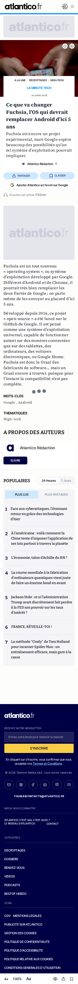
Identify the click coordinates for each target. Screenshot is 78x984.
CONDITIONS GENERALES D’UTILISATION (32, 967)
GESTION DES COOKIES (20, 933)
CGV (7, 916)
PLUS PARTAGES (56, 494)
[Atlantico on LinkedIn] (45, 784)
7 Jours (66, 480)
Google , (10, 402)
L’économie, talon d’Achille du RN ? (39, 558)
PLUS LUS (22, 494)
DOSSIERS (11, 859)
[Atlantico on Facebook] (33, 784)
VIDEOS (9, 876)
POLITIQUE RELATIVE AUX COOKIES (28, 959)
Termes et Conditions (47, 763)
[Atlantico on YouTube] (69, 784)
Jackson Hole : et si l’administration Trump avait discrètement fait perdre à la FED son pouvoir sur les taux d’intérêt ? (41, 605)
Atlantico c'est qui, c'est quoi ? (27, 820)
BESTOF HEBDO (15, 893)
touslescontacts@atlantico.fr (39, 796)
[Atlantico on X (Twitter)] (21, 784)
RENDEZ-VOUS (14, 867)
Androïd (25, 402)
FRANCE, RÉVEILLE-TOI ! (31, 627)
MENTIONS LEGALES (27, 916)
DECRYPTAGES (14, 850)
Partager (24, 175)
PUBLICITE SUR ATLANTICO (23, 924)
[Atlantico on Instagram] (57, 784)
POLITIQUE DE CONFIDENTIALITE (27, 942)
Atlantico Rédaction (40, 164)
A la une (20, 80)
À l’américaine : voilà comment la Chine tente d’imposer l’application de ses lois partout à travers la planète (42, 538)
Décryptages (38, 80)
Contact (53, 823)
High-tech (57, 80)
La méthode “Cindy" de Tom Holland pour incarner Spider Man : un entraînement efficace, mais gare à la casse (41, 649)
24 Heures (49, 480)
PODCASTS (12, 885)
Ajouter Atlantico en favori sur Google (42, 185)
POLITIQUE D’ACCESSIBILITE (23, 950)
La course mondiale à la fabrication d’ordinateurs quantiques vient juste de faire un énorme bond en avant (41, 577)
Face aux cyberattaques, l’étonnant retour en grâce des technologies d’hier (39, 514)
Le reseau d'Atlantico (19, 823)
